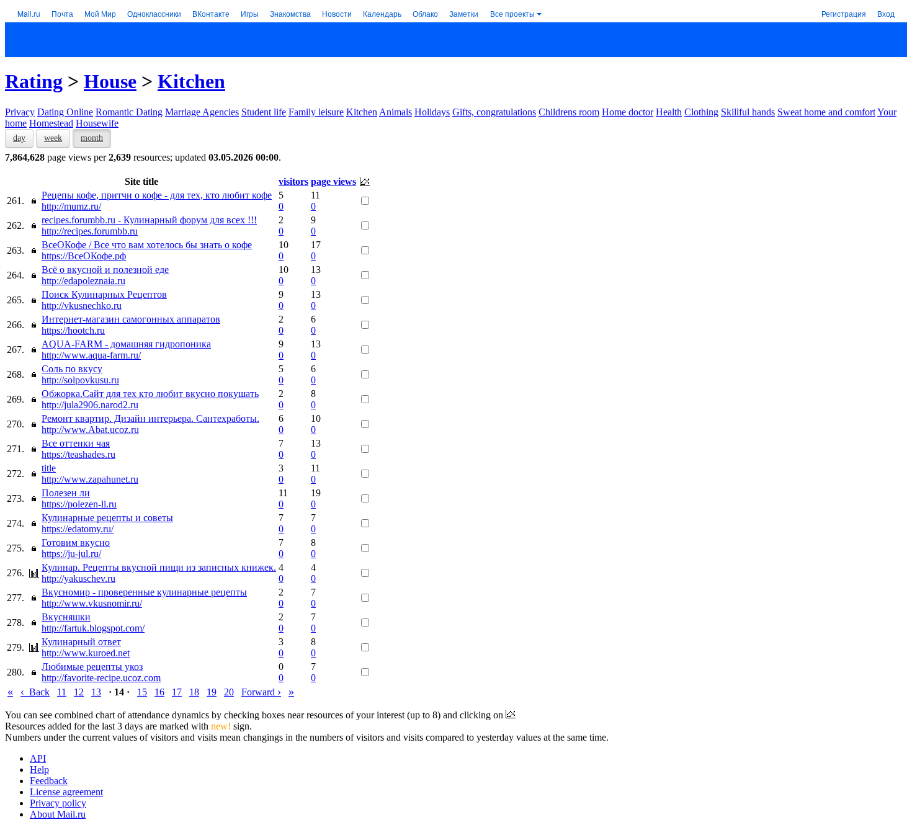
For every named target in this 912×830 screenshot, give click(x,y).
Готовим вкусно (76, 542)
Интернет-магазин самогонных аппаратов (131, 319)
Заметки (463, 13)
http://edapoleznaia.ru (83, 280)
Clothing (701, 112)
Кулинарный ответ (81, 641)
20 (229, 692)
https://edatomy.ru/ (78, 529)
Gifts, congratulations (494, 112)
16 (159, 692)
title (49, 468)
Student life (263, 112)
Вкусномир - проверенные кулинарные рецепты (144, 592)
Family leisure (316, 112)
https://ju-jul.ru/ (71, 553)
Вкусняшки (66, 617)
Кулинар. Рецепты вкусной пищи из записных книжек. (159, 567)
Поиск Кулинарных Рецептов (104, 294)
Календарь (382, 13)
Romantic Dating (129, 112)
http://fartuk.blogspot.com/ (93, 628)
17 (177, 692)
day (19, 138)
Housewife (97, 123)
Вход (886, 13)
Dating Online (65, 112)
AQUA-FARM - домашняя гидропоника (126, 344)
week (53, 138)
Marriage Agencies (202, 112)
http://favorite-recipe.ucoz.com (101, 677)
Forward (261, 692)
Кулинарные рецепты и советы (107, 517)
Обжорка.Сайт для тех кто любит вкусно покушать (150, 393)
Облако (425, 13)
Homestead (51, 123)
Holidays (432, 112)
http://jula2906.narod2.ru (90, 404)
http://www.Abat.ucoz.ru (90, 429)
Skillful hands (748, 112)
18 (194, 692)
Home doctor (627, 112)
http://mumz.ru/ (71, 206)
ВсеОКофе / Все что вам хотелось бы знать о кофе (147, 244)
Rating (34, 81)
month (92, 138)
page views (333, 181)
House (110, 81)
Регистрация (843, 13)
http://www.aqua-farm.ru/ (91, 355)
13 (96, 692)
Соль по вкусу (72, 369)
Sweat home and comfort (826, 112)
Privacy (20, 112)
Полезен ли (66, 493)
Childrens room (569, 112)
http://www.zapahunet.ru (90, 479)
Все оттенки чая (76, 443)
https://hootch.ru (73, 330)
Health (669, 112)
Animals (395, 112)
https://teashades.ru (78, 454)
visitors (293, 181)
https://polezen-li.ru (79, 504)
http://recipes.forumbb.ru (90, 231)
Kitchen (191, 81)
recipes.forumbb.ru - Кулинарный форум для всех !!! (149, 220)
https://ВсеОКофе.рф (84, 256)
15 (142, 692)
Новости (337, 13)
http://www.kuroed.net (86, 653)
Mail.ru (28, 13)
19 (212, 692)
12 (79, 692)
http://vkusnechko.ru (82, 305)
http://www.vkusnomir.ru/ (92, 603)
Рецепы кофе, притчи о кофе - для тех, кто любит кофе (157, 195)
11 (61, 692)
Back (35, 692)
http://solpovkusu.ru (80, 380)
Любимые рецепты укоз (92, 666)
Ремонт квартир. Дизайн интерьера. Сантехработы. (150, 418)
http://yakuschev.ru (78, 578)
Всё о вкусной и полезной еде (105, 269)
